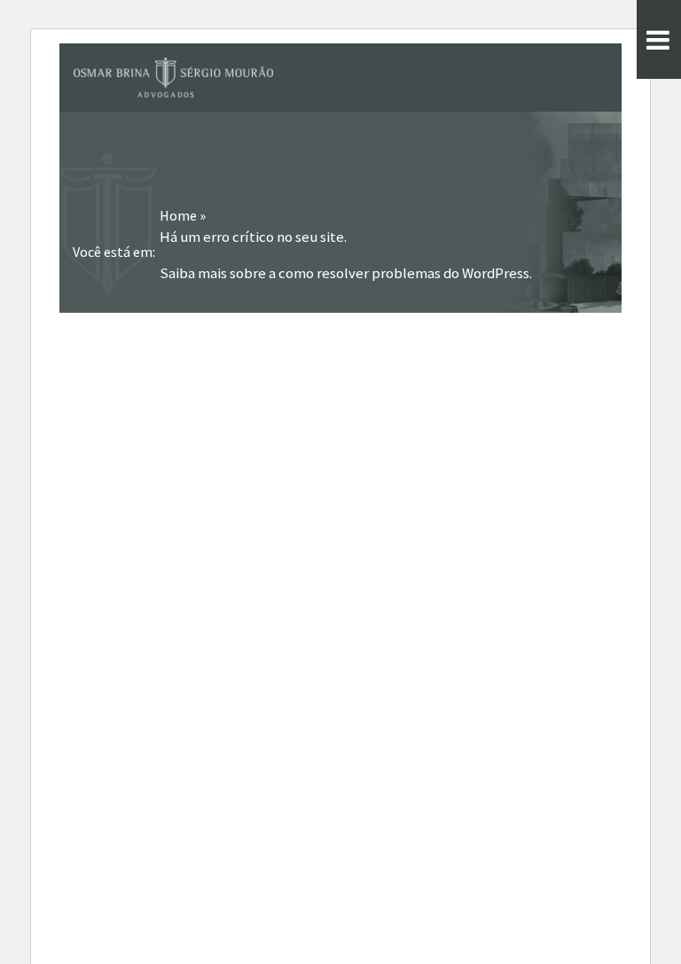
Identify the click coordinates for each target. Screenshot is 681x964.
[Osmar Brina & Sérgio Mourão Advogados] (173, 77)
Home (178, 215)
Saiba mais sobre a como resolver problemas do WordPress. (346, 273)
